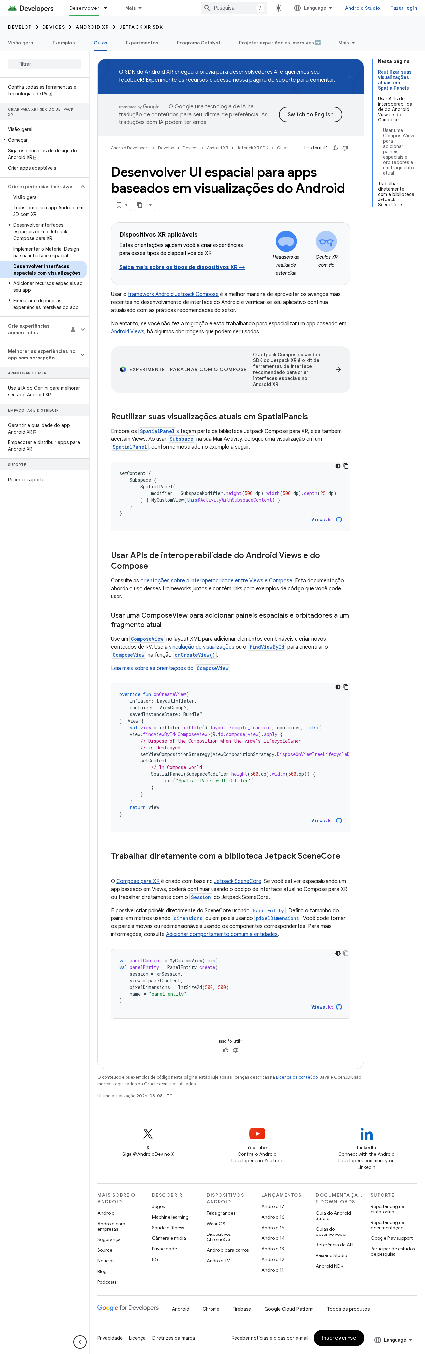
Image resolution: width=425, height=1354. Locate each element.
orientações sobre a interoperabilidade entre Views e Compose (216, 580)
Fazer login (403, 8)
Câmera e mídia (169, 1238)
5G (155, 1259)
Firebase (242, 1309)
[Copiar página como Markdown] (140, 205)
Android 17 (272, 1206)
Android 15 (272, 1228)
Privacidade (164, 1249)
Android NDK (329, 1266)
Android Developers (130, 148)
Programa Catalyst (198, 43)
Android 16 (273, 1217)
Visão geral (21, 43)
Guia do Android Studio (333, 1215)
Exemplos (64, 43)
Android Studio (362, 8)
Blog (102, 1271)
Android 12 (272, 1259)
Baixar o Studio (331, 1255)
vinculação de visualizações (201, 647)
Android (106, 1213)
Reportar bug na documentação (387, 1225)
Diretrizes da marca (173, 1338)
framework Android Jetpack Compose (173, 294)
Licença (137, 1338)
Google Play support (392, 1238)
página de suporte (272, 80)
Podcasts (106, 1282)
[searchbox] (44, 64)
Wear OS (216, 1224)
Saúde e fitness (168, 1228)
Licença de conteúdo (297, 1077)
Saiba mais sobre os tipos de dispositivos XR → (182, 267)
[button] (43, 140)
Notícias (105, 1261)
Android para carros (228, 1250)
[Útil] (335, 148)
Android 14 (273, 1238)
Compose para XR (138, 881)
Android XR (92, 27)
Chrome (211, 1309)
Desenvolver (84, 8)
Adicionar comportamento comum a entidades (222, 934)
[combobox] (234, 8)
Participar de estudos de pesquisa (393, 1251)
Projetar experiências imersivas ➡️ (280, 43)
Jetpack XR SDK (141, 27)
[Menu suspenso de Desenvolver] (108, 8)
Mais (130, 8)
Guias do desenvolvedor (331, 1231)
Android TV (218, 1261)
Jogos (158, 1206)
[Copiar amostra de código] (346, 466)
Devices (53, 27)
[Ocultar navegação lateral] (80, 1342)
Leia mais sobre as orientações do (170, 668)
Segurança (109, 1239)
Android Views (127, 331)
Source (104, 1250)
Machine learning (170, 1217)
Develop (20, 27)
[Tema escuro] (338, 466)
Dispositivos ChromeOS (219, 1236)
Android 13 (272, 1249)
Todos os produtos (348, 1309)
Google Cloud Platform (289, 1309)
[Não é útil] (345, 148)
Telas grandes (221, 1213)
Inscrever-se (339, 1338)
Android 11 (272, 1270)
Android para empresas (111, 1226)
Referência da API (334, 1245)
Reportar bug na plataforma (387, 1209)
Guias (100, 43)
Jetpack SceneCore (237, 881)
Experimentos (142, 43)
